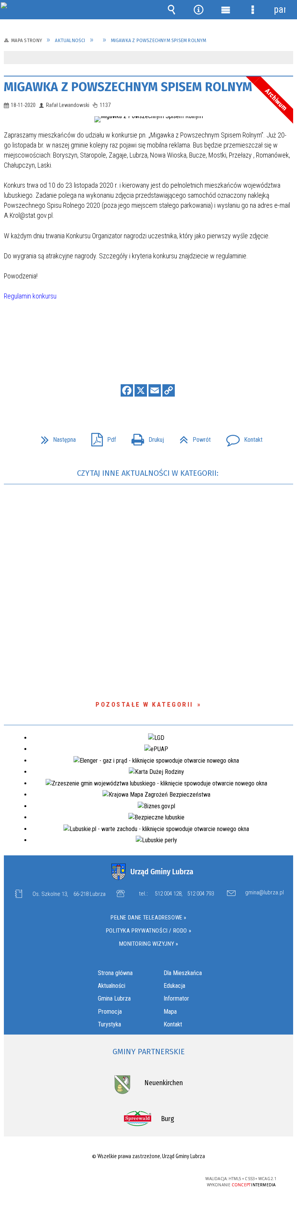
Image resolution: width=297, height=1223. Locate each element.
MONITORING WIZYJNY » (148, 943)
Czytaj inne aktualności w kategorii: (148, 473)
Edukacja (174, 985)
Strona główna (115, 973)
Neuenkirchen (163, 1082)
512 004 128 (168, 893)
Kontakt (241, 437)
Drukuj (144, 437)
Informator (176, 998)
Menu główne (225, 9)
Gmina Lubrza (114, 998)
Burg (167, 1118)
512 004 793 (200, 893)
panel (279, 9)
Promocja (110, 1011)
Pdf (100, 437)
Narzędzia (198, 9)
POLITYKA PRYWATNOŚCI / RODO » (148, 930)
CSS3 (142, 1179)
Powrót (192, 437)
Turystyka (109, 1024)
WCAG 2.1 (167, 1179)
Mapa (170, 1011)
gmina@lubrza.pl (264, 893)
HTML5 (131, 1179)
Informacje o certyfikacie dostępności (50, 1180)
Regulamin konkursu (30, 296)
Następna (55, 437)
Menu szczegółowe (252, 9)
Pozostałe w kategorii (144, 704)
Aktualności (111, 985)
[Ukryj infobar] (286, 58)
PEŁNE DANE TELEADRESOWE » (148, 917)
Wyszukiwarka (171, 9)
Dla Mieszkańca (183, 973)
